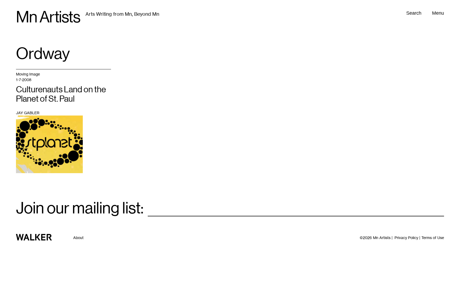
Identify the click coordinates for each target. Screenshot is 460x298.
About (78, 238)
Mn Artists (48, 17)
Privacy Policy (406, 237)
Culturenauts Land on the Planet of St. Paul (61, 94)
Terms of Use (432, 237)
